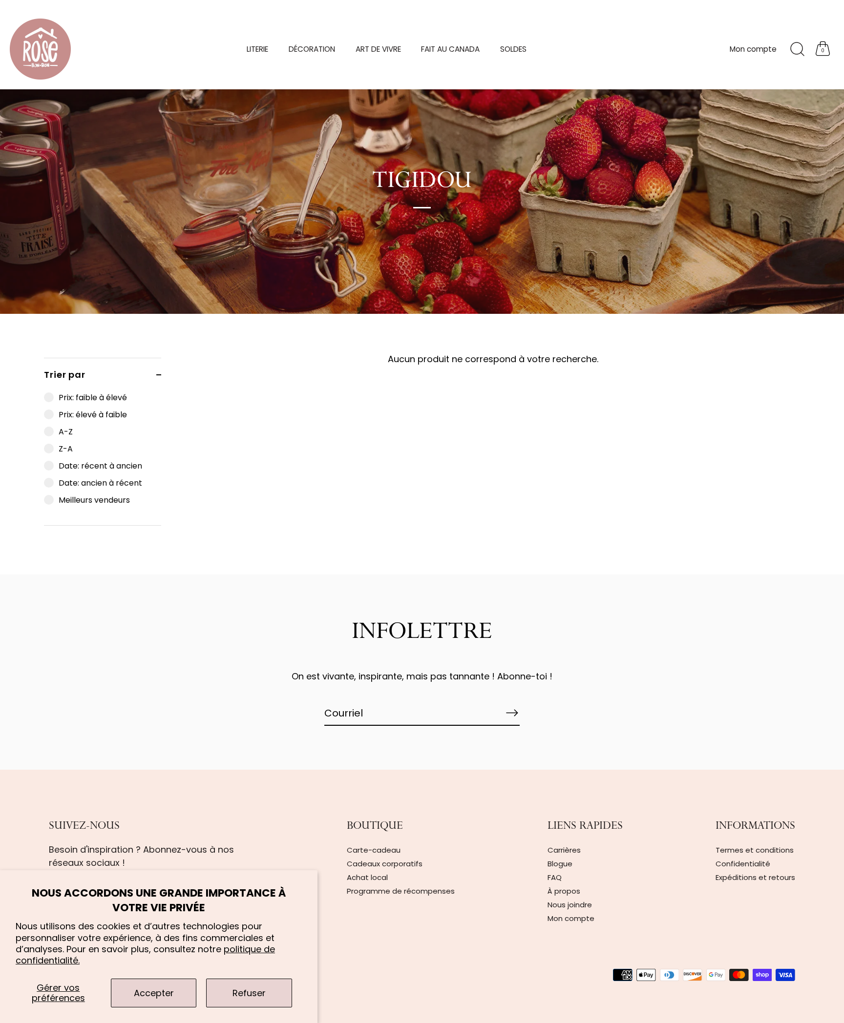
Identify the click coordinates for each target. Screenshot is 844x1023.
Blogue (560, 864)
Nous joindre (570, 905)
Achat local (367, 877)
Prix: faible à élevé (93, 397)
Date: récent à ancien (100, 465)
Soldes (513, 49)
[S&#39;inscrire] (512, 712)
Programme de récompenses (401, 891)
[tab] (102, 458)
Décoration (312, 49)
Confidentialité (743, 864)
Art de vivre (378, 49)
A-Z (66, 431)
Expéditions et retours (755, 877)
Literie (257, 49)
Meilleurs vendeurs (94, 500)
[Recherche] (797, 49)
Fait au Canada (450, 49)
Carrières (564, 850)
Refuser (249, 993)
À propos (564, 891)
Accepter (154, 993)
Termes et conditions (755, 850)
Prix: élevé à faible (93, 414)
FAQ (555, 877)
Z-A (66, 448)
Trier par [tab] (64, 374)
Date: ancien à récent (100, 483)
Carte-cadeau (374, 850)
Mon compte (753, 49)
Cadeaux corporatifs (384, 864)
